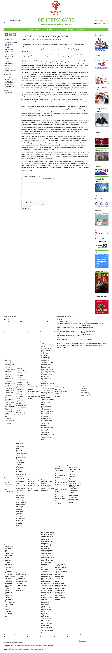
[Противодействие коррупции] (101, 171)
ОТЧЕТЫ (7, 48)
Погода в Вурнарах (14, 20)
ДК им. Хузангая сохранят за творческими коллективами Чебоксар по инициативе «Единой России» (61, 472)
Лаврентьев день (62, 339)
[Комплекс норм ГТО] (101, 156)
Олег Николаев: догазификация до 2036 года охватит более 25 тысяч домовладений (60, 587)
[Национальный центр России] (101, 307)
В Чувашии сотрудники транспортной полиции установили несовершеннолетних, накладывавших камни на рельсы (47, 573)
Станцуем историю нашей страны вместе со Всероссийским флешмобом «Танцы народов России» (47, 534)
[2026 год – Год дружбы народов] (101, 98)
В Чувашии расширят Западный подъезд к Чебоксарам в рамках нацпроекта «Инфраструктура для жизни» (10, 378)
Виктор (100, 343)
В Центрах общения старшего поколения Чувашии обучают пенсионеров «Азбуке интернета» (21, 585)
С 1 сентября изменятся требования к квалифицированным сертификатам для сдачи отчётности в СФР (47, 434)
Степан (64, 347)
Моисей (94, 345)
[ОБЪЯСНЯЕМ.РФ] (101, 244)
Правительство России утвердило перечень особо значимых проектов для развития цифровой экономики (60, 498)
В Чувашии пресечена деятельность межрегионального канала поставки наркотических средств (21, 372)
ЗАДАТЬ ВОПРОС (70, 29)
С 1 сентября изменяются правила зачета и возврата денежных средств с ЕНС (47, 629)
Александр (66, 343)
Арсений (76, 343)
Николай (99, 345)
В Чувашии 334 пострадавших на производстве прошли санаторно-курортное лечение (47, 583)
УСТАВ (7, 46)
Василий (88, 343)
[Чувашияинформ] (101, 233)
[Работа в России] (101, 202)
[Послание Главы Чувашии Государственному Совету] (101, 142)
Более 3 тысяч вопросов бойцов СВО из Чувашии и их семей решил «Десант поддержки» (47, 543)
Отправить (26, 208)
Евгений (59, 345)
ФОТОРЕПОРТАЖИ (10, 83)
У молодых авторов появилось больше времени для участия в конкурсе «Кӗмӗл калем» (47, 592)
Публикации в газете (10, 70)
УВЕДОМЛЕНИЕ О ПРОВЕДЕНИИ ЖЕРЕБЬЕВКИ (74, 486)
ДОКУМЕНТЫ (9, 56)
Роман (59, 347)
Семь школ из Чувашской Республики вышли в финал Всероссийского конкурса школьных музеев (10, 364)
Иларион (73, 345)
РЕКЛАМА (39, 29)
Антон (71, 343)
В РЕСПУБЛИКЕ (9, 79)
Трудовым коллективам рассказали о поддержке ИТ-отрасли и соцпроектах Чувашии (20, 464)
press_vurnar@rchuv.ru (21, 650)
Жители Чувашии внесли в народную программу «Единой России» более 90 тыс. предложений (21, 384)
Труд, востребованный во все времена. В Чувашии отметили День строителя (46, 346)
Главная (30, 29)
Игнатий (68, 345)
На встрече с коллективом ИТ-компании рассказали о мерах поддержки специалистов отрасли (61, 391)
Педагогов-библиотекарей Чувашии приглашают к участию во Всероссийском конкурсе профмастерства (47, 401)
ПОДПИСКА (48, 29)
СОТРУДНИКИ (9, 44)
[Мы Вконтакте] (6, 34)
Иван (63, 345)
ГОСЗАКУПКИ (9, 49)
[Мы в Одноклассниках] (10, 34)
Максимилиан (88, 345)
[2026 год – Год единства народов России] (101, 45)
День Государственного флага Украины (68, 335)
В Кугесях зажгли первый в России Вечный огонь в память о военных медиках (60, 595)
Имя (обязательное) (48, 179)
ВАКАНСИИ (81, 29)
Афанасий (82, 343)
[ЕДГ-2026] (101, 64)
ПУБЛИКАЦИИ (9, 84)
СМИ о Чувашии (9, 86)
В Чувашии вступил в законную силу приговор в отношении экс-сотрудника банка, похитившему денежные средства (47, 357)
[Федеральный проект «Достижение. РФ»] (101, 261)
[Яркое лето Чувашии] (101, 80)
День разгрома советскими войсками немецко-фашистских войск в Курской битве (80, 323)
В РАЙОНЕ (8, 81)
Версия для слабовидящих (100, 23)
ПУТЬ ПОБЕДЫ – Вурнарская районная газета (56, 21)
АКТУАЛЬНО (8, 77)
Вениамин (94, 343)
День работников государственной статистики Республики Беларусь (76, 331)
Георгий (104, 343)
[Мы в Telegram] (14, 34)
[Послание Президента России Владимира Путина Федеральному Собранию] (101, 120)
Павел (104, 345)
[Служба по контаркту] (101, 283)
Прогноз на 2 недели (20, 22)
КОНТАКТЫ (58, 29)
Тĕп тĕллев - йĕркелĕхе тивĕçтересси (44, 36)
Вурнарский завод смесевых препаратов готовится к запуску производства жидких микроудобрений (33, 485)
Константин (80, 345)
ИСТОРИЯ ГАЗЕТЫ (10, 51)
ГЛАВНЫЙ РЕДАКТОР (11, 42)
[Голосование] (101, 219)
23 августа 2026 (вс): (62, 322)
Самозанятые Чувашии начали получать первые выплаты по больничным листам (47, 620)
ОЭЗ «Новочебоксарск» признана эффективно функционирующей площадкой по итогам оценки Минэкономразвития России (34, 391)
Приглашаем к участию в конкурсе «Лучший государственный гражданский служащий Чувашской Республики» (47, 485)
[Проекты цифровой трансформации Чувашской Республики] (101, 187)
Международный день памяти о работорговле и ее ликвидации (75, 327)
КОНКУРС (7, 58)
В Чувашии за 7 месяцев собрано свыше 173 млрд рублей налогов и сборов (46, 611)
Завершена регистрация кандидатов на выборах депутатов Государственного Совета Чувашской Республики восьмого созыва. (21, 450)
